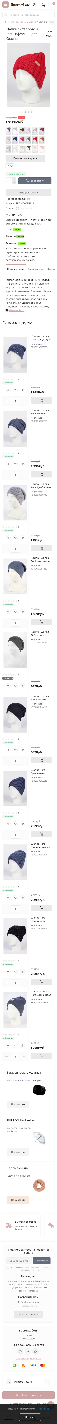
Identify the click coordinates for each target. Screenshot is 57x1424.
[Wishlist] (15, 390)
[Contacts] (43, 4)
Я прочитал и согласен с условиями (30, 1268)
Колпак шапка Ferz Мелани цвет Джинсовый (41, 413)
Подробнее (43, 1408)
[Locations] (34, 4)
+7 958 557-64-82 (30, 1301)
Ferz (27, 198)
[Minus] (14, 183)
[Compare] (22, 390)
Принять (30, 1417)
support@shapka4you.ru (28, 1358)
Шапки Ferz (16, 310)
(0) (17, 208)
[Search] (5, 15)
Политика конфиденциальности (34, 1267)
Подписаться (41, 1261)
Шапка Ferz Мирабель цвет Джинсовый (40, 847)
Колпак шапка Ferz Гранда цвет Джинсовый (41, 339)
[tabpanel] (28, 75)
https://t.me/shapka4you (28, 1351)
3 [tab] (31, 112)
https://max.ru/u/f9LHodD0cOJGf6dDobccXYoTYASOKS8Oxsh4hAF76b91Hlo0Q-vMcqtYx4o (20, 1351)
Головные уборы (18, 22)
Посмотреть (18, 1104)
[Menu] (5, 4)
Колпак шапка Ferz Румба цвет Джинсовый (41, 487)
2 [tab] (28, 112)
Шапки (32, 22)
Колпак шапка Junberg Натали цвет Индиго (41, 561)
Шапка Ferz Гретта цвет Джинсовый (38, 773)
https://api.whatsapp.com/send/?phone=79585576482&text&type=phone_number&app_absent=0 (35, 1351)
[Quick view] (8, 390)
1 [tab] (25, 112)
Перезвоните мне (28, 1306)
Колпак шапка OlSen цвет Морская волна (40, 635)
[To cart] (41, 400)
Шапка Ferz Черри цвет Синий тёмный (40, 921)
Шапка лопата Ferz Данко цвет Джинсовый (41, 995)
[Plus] (14, 179)
